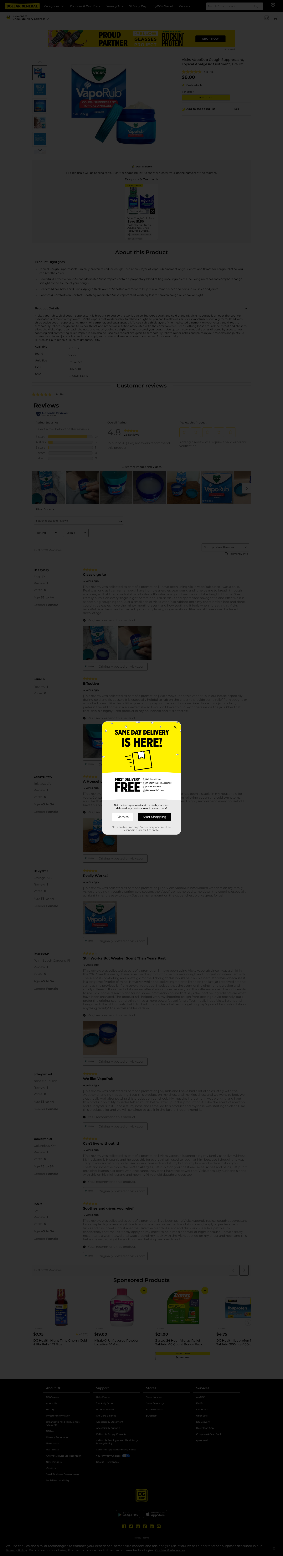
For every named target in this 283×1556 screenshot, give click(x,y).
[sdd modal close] (175, 727)
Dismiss (123, 817)
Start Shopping (154, 817)
